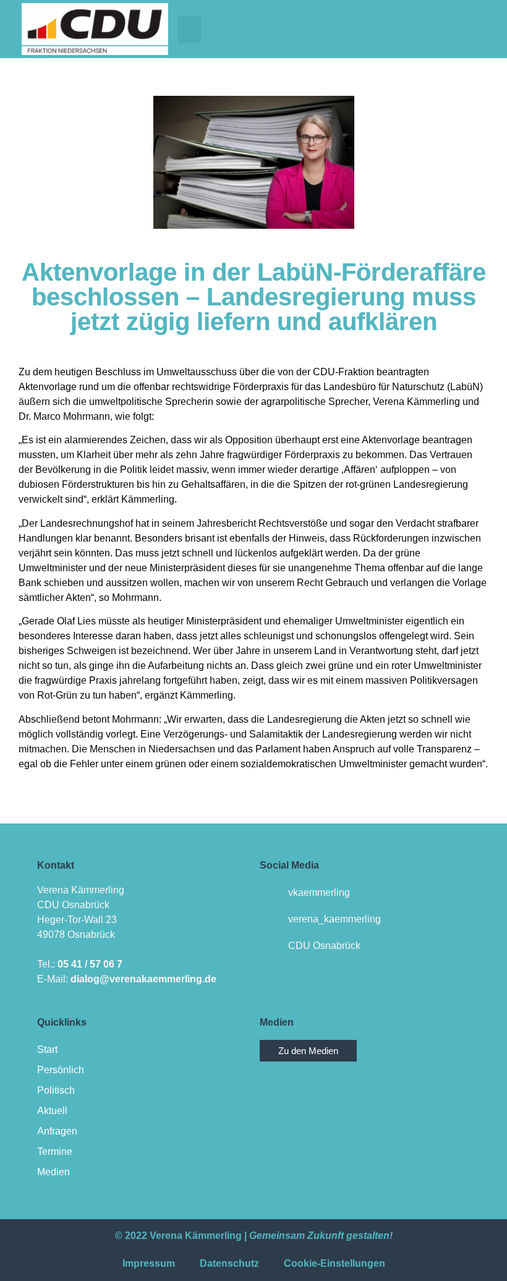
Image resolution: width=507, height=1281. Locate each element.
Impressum (148, 1263)
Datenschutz (229, 1263)
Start (47, 1049)
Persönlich (60, 1070)
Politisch (56, 1090)
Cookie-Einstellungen (334, 1263)
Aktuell (52, 1110)
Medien (53, 1172)
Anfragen (57, 1131)
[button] (189, 29)
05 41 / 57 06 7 (90, 964)
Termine (54, 1151)
